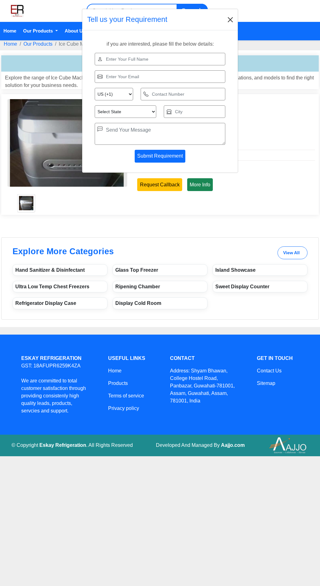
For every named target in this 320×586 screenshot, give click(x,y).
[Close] (230, 20)
